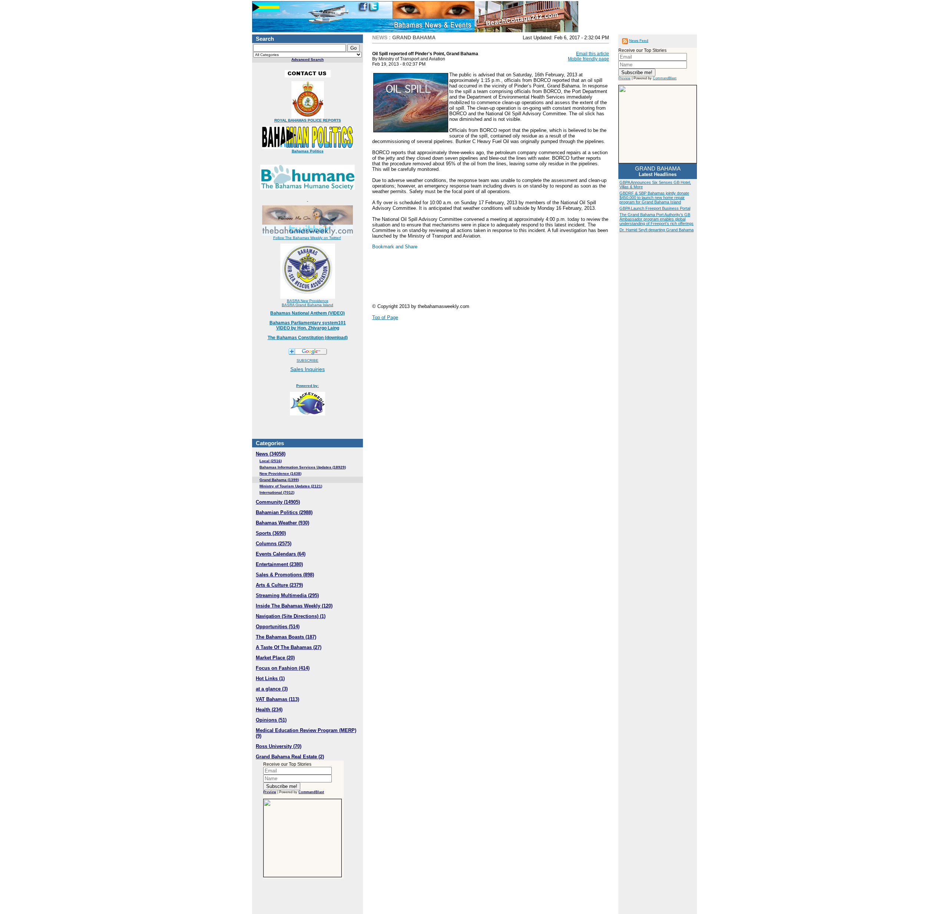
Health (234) (269, 709)
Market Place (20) (275, 657)
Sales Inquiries (307, 369)
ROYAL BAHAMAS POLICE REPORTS (307, 120)
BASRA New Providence (307, 301)
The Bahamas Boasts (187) (286, 637)
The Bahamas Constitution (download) (308, 337)
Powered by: (307, 386)
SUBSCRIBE (307, 360)
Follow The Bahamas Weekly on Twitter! (307, 238)
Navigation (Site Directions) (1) (290, 616)
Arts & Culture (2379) (279, 585)
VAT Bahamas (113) (277, 699)
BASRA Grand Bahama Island (307, 305)
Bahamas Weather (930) (282, 523)
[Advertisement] (431, 279)
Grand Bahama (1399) (279, 480)
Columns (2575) (273, 543)
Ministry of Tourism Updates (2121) (290, 486)
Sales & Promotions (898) (285, 574)
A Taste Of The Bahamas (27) (288, 647)
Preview (269, 792)
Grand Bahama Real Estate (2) (290, 756)
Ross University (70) (278, 746)
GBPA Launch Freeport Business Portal (654, 208)
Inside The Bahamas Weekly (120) (294, 606)
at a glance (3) (272, 689)
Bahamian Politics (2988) (284, 512)
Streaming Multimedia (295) (287, 595)
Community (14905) (278, 502)
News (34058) (270, 454)
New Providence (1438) (280, 473)
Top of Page (385, 317)
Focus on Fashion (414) (283, 668)
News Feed (638, 41)
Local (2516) (270, 461)
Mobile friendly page (588, 59)
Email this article (592, 53)
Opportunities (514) (278, 626)
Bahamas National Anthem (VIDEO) (307, 313)
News (379, 37)
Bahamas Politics (308, 151)
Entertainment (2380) (279, 564)
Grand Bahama (414, 37)
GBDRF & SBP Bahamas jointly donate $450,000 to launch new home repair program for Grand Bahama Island (654, 197)
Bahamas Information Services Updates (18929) (302, 467)
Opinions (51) (271, 720)
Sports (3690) (271, 533)
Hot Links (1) (270, 678)
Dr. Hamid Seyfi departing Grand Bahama (656, 230)
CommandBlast (311, 792)
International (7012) (276, 492)
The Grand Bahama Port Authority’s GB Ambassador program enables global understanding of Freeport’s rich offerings (656, 219)
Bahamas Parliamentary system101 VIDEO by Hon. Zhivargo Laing (308, 325)
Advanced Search (307, 59)
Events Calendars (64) (280, 554)
